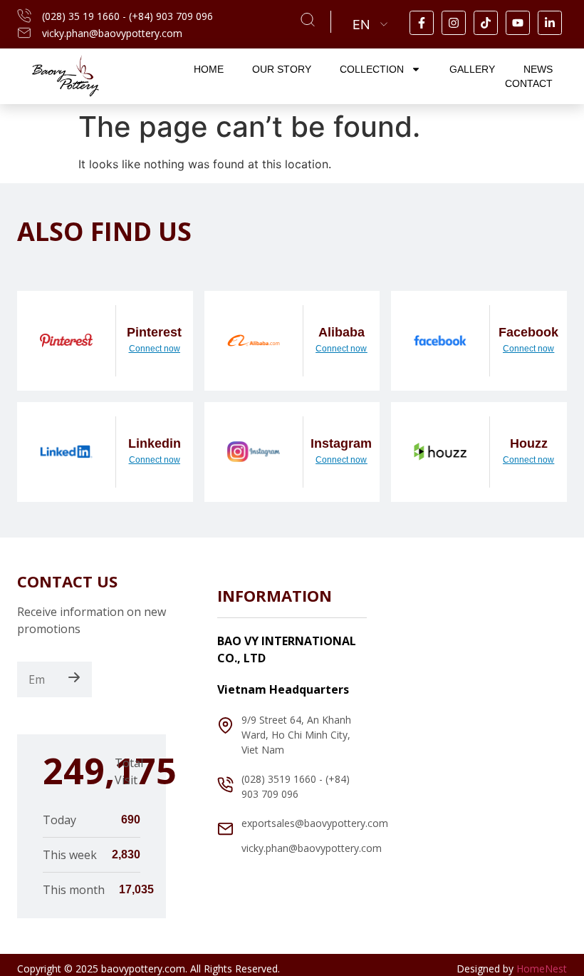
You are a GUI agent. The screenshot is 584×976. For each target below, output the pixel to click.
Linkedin (154, 443)
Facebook (528, 332)
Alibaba (341, 332)
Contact (529, 83)
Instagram (341, 443)
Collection (372, 69)
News (538, 69)
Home (209, 69)
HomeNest (541, 968)
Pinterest (154, 332)
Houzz (529, 443)
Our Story (281, 69)
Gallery (472, 69)
